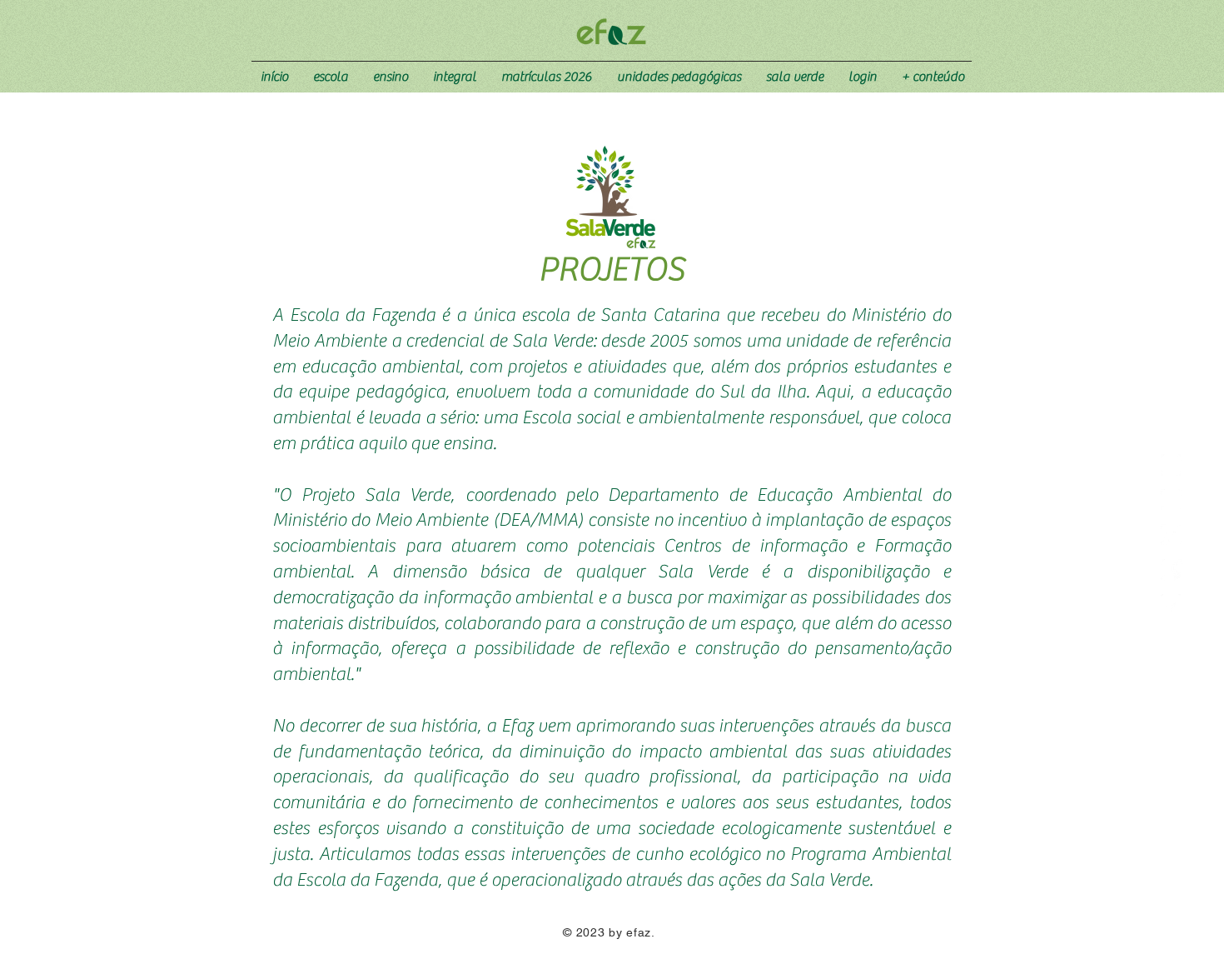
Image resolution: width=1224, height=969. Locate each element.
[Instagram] (1171, 500)
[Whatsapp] (1171, 465)
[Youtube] (1171, 535)
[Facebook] (1171, 570)
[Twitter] (1171, 605)
